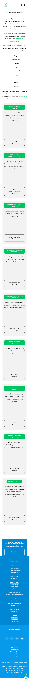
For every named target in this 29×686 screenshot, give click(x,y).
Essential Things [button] (14, 586)
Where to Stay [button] (14, 584)
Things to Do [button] (14, 601)
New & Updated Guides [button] (14, 570)
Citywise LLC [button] (14, 621)
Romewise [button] (14, 615)
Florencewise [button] (14, 617)
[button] (24, 5)
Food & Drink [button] (14, 599)
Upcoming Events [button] (14, 605)
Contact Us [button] (14, 654)
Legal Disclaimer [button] (14, 649)
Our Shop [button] (14, 656)
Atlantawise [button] (14, 619)
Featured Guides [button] (14, 568)
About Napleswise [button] (14, 572)
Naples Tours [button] (14, 588)
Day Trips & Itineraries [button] (14, 603)
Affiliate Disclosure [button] (14, 651)
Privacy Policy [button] (14, 647)
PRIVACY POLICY (12, 668)
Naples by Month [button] (14, 582)
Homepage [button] (14, 566)
